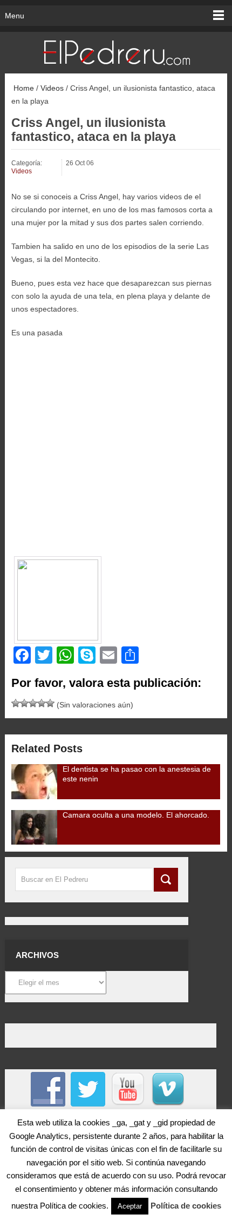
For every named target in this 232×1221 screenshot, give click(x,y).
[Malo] (15, 703)
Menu (14, 15)
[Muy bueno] (41, 703)
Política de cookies (186, 1205)
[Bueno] (33, 703)
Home (22, 88)
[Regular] (24, 703)
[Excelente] (50, 703)
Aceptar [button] (130, 1206)
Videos (52, 88)
